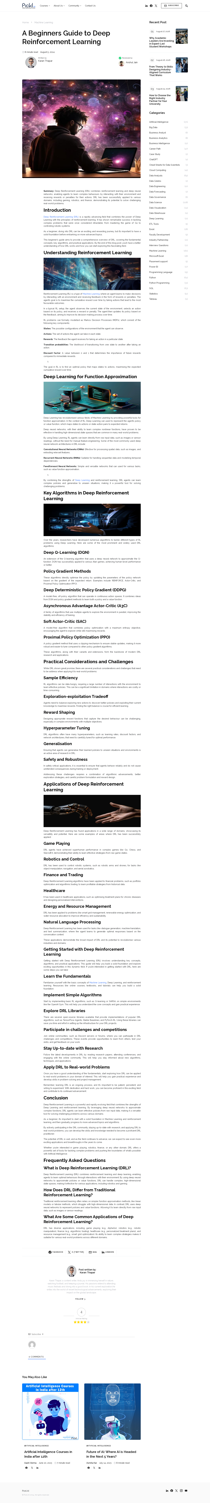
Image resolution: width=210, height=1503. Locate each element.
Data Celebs (155, 181)
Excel (151, 229)
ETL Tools (154, 224)
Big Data (153, 127)
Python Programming (159, 283)
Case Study (154, 154)
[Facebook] (151, 5)
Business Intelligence (159, 143)
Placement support (158, 261)
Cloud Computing (157, 170)
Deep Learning (82, 480)
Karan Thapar (45, 60)
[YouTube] (186, 1490)
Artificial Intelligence (36, 1446)
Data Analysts (155, 175)
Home (25, 22)
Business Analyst (157, 132)
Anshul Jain (132, 62)
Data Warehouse (157, 213)
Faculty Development (159, 234)
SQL (151, 288)
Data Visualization (157, 208)
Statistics (153, 293)
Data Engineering (157, 186)
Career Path (155, 149)
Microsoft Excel (156, 256)
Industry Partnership (158, 240)
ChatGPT (153, 159)
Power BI (153, 266)
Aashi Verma (30, 1463)
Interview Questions (158, 245)
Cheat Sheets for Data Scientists (164, 165)
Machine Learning (43, 22)
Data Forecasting (157, 191)
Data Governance (157, 197)
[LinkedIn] (146, 5)
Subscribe (173, 5)
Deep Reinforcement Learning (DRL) (61, 217)
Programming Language (160, 272)
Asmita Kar (91, 1463)
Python (152, 277)
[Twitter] (156, 5)
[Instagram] (181, 1490)
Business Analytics (158, 138)
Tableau (153, 299)
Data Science (155, 202)
